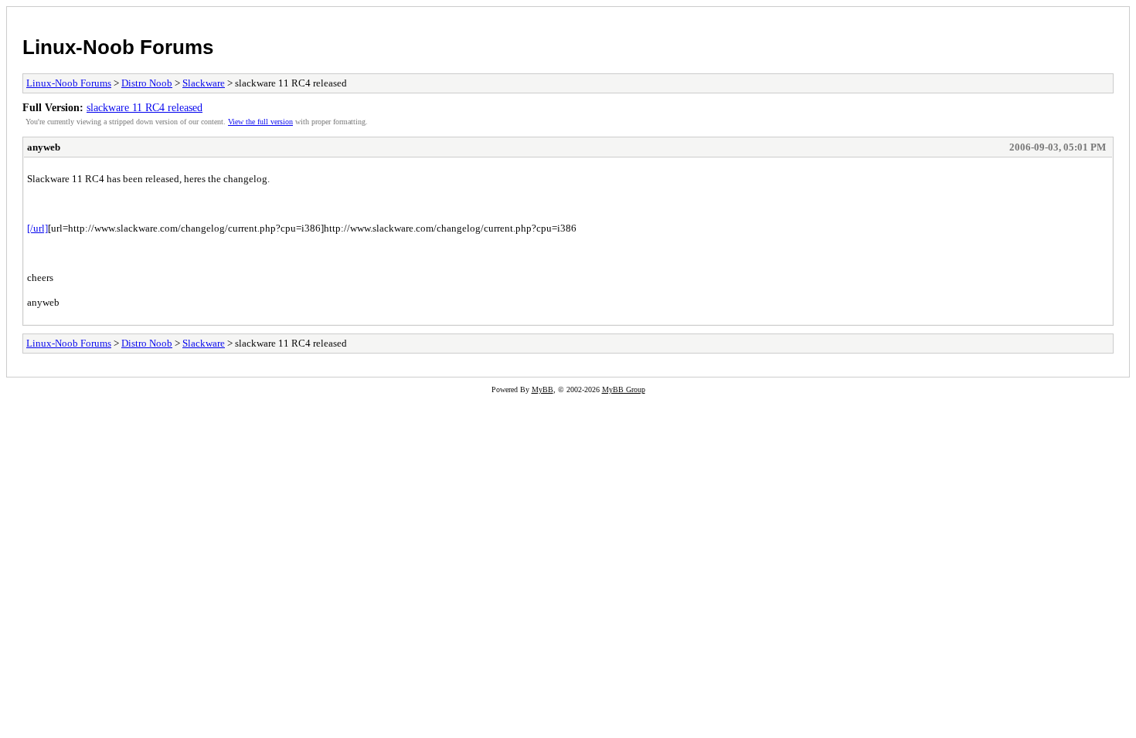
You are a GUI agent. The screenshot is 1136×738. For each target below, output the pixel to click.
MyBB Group (623, 389)
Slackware (203, 83)
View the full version (260, 121)
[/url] (37, 228)
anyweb (43, 147)
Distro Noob (146, 83)
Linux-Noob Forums (117, 47)
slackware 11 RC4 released (144, 107)
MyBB (542, 389)
